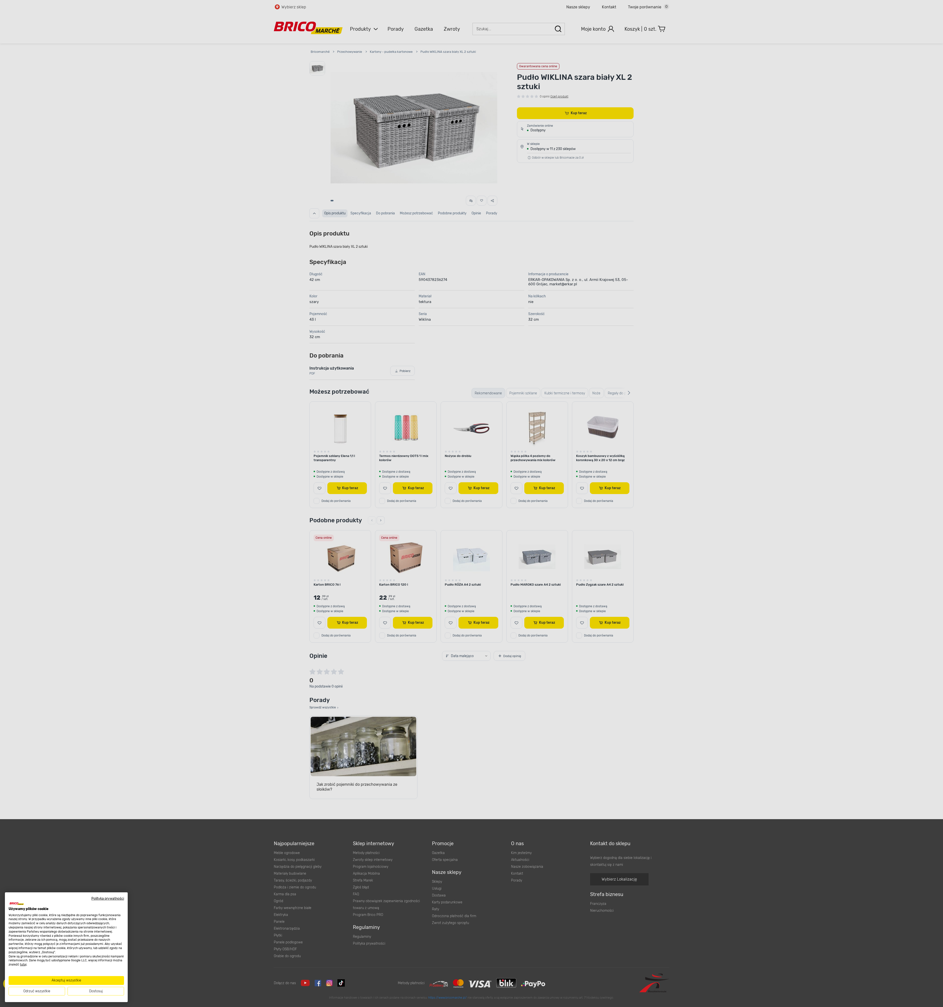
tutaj (23, 964)
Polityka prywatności (107, 898)
